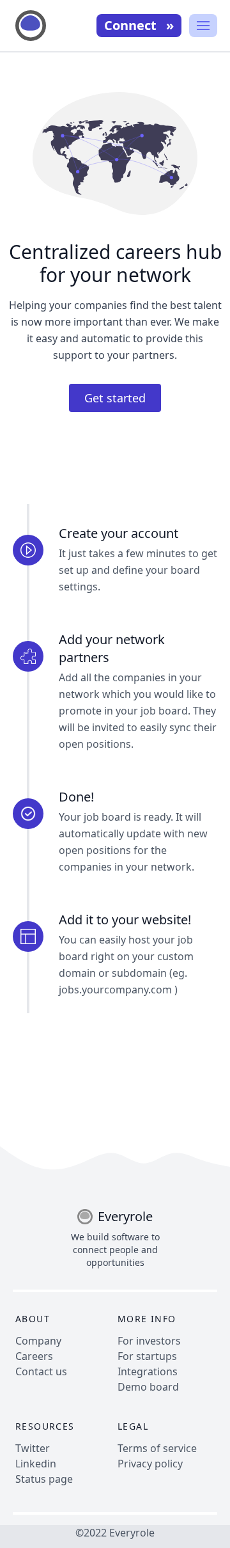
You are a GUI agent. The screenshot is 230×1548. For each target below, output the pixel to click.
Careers (34, 1356)
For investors (149, 1341)
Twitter (32, 1448)
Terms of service (157, 1448)
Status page (44, 1479)
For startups (147, 1356)
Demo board (148, 1387)
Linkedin (35, 1464)
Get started (115, 398)
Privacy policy (150, 1464)
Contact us (41, 1371)
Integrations (148, 1371)
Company (38, 1341)
